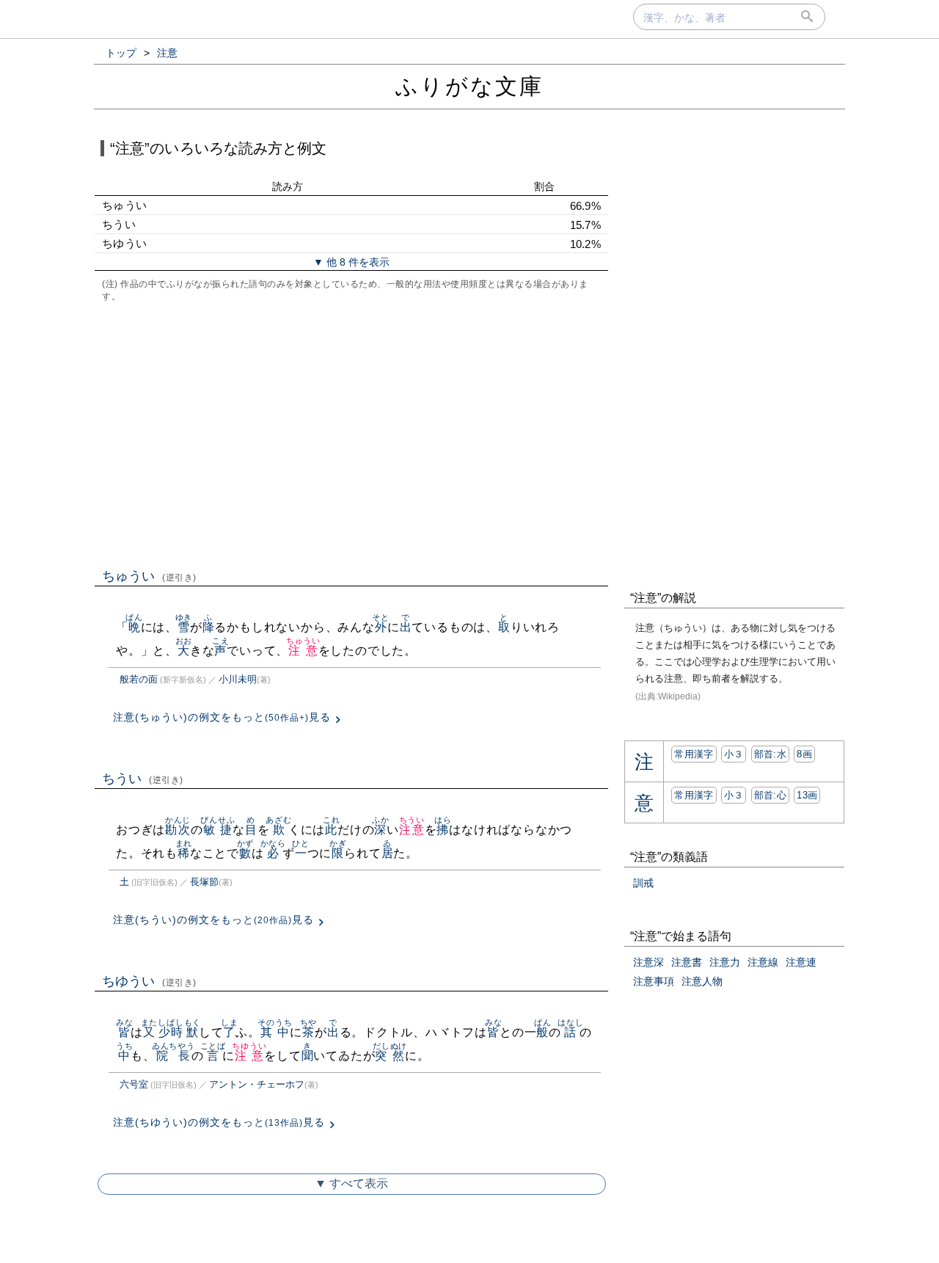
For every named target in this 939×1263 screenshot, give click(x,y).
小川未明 (238, 679)
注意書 (686, 962)
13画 (807, 795)
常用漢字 (693, 754)
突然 (390, 1055)
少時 (170, 1032)
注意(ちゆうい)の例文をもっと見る (219, 1122)
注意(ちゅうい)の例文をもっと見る (222, 717)
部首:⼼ (770, 795)
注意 (303, 650)
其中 (274, 1032)
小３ (734, 754)
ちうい (142, 778)
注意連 (801, 962)
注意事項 (653, 981)
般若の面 (139, 679)
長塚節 (204, 881)
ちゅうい (149, 576)
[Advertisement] (351, 433)
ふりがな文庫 (469, 86)
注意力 (724, 962)
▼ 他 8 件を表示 (351, 262)
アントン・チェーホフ (256, 1084)
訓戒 (643, 883)
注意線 (763, 962)
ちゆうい (149, 981)
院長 (173, 1055)
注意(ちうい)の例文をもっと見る (213, 919)
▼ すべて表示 (351, 1183)
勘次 (178, 829)
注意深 (648, 962)
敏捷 (217, 829)
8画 (804, 754)
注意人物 (702, 981)
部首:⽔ (770, 754)
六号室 (134, 1084)
